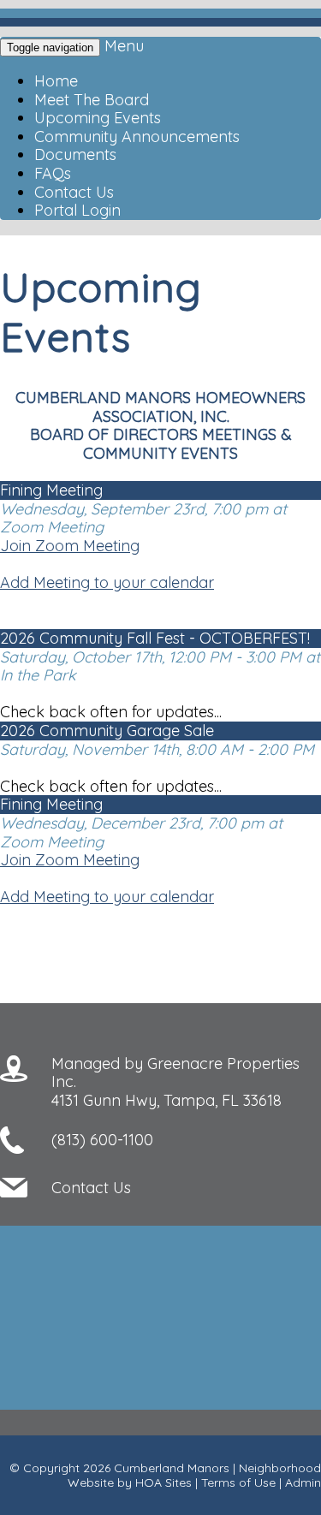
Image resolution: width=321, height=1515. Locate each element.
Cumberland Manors (171, 1468)
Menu (124, 46)
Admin (303, 1482)
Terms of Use (238, 1482)
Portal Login (77, 210)
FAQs (52, 173)
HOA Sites (163, 1482)
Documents (75, 154)
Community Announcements (137, 136)
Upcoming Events (97, 118)
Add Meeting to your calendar (107, 582)
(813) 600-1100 (102, 1140)
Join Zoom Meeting (70, 546)
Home (56, 81)
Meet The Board (91, 100)
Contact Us (74, 192)
